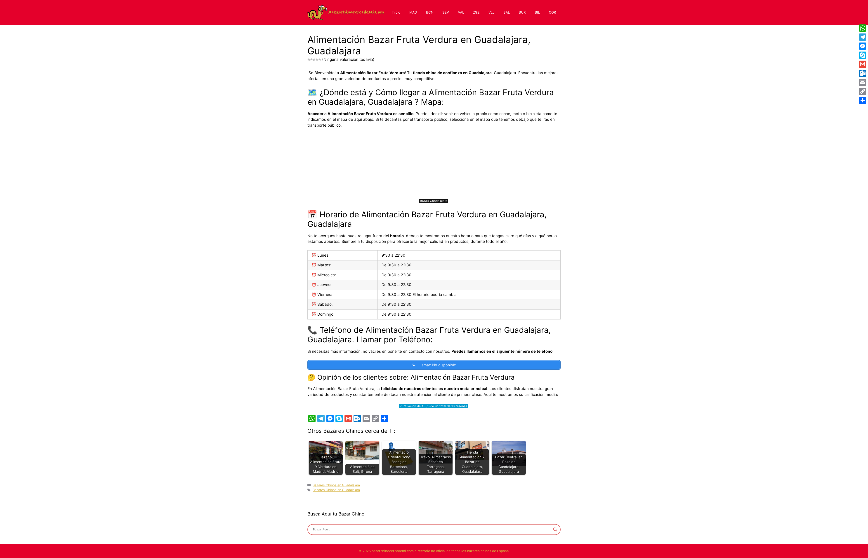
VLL (491, 12)
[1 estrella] (308, 59)
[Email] (862, 82)
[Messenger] (862, 46)
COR (552, 12)
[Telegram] (862, 37)
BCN (429, 12)
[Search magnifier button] (555, 529)
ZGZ (476, 12)
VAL (461, 12)
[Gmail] (862, 64)
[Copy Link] (862, 91)
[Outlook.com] (862, 73)
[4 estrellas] (317, 59)
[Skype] (862, 55)
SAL (506, 12)
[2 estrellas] (311, 59)
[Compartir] (862, 100)
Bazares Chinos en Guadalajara (336, 485)
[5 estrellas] (319, 59)
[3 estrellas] (314, 59)
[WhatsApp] (862, 28)
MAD (413, 12)
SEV (445, 12)
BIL (537, 12)
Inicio (396, 12)
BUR (522, 12)
